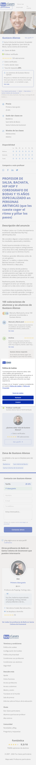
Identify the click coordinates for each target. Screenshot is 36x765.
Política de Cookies (16, 386)
